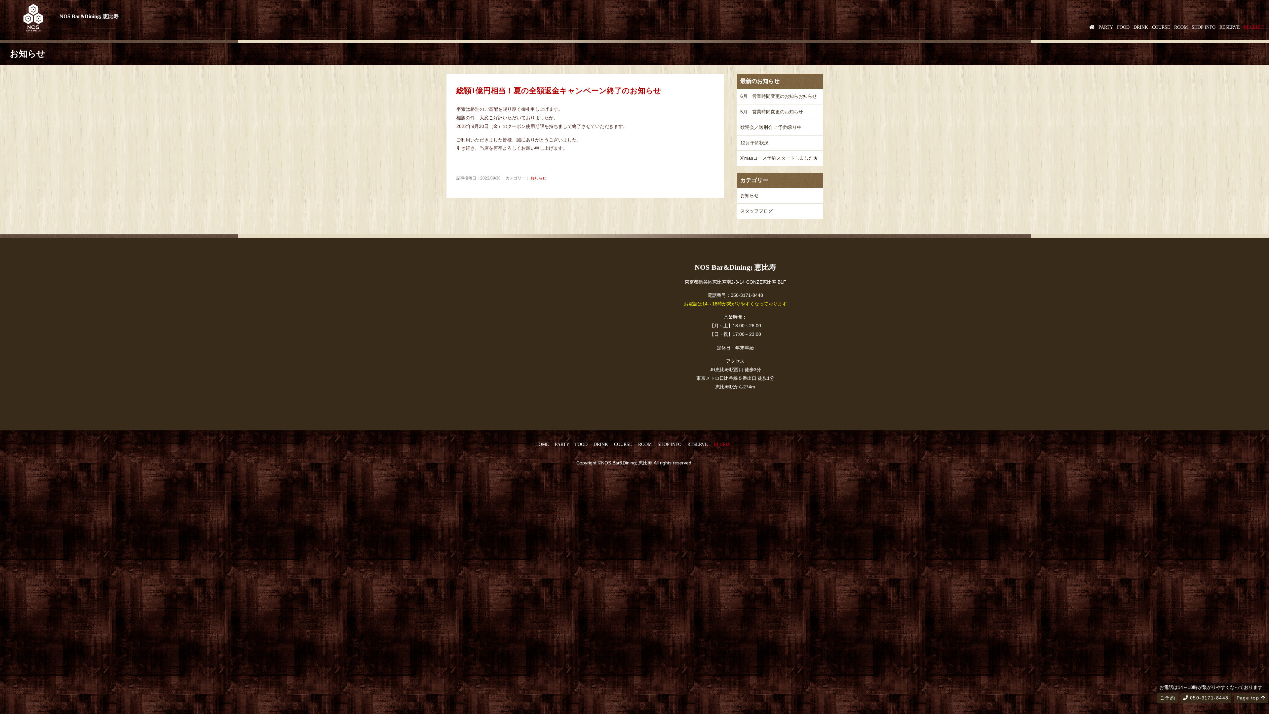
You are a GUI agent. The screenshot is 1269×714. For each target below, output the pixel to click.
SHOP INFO (1203, 27)
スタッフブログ (756, 211)
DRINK (1141, 27)
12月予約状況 (754, 142)
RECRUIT (1254, 27)
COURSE (1161, 27)
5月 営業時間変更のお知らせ (771, 111)
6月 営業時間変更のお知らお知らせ (778, 96)
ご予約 (1167, 697)
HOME (542, 444)
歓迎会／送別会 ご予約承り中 (771, 127)
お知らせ (538, 178)
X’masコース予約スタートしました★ (779, 158)
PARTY (1105, 27)
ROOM (1181, 27)
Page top (1249, 697)
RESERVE (1229, 27)
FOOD (1123, 27)
